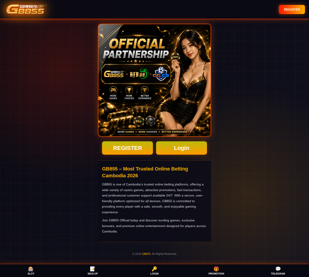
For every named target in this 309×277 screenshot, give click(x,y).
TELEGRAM (278, 270)
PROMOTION (216, 270)
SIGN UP (93, 270)
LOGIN (154, 270)
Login (181, 148)
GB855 (146, 254)
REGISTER (292, 9)
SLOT (31, 270)
